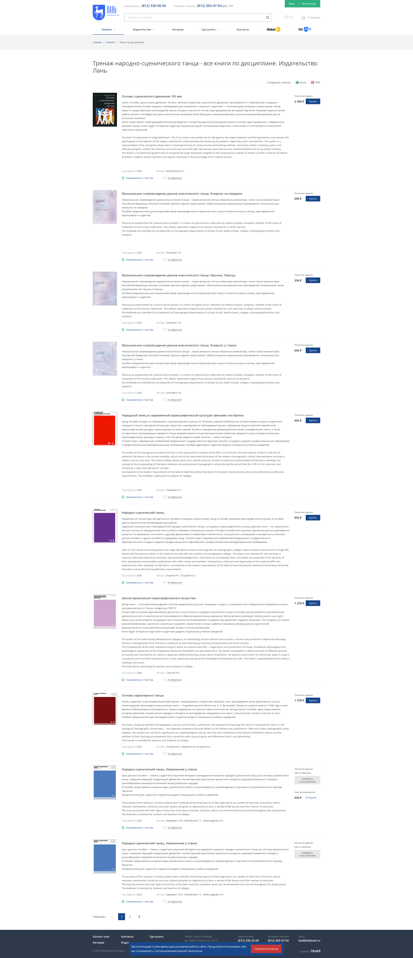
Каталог (107, 29)
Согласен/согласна (266, 949)
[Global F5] (273, 31)
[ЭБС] (304, 31)
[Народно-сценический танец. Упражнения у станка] (105, 783)
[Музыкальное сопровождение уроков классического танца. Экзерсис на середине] (105, 207)
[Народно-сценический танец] (105, 526)
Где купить (208, 29)
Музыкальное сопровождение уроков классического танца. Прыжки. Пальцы (179, 275)
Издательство (142, 29)
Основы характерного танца (142, 695)
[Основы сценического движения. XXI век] (105, 110)
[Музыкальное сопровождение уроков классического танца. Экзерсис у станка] (105, 359)
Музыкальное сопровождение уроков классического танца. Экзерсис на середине (182, 193)
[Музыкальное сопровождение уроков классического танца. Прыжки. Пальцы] (105, 288)
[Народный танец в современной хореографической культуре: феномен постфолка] (105, 429)
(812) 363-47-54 (209, 5)
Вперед (139, 916)
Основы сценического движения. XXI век (152, 96)
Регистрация (309, 3)
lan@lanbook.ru (309, 940)
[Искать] (268, 17)
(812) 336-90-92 (153, 5)
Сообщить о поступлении (307, 780)
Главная (97, 42)
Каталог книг (101, 936)
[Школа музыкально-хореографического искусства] (105, 611)
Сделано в (309, 951)
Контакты (243, 29)
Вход (291, 3)
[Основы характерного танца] (105, 709)
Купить (313, 101)
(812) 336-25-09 (248, 940)
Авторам (178, 29)
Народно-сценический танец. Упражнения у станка (159, 769)
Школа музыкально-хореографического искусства (159, 598)
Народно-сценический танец (143, 513)
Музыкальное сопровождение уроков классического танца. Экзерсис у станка (179, 345)
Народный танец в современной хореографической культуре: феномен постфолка (182, 415)
